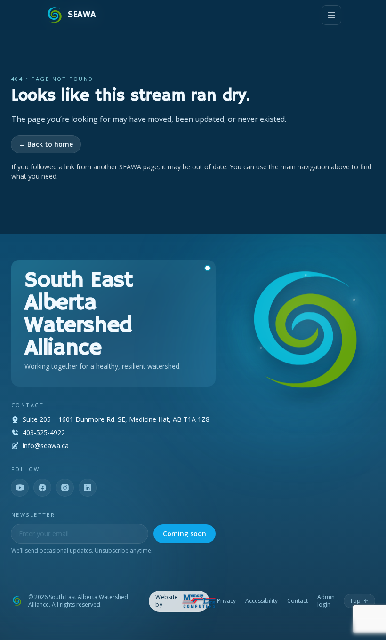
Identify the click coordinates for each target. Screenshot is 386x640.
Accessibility (261, 601)
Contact (297, 601)
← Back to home (46, 144)
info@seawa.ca (46, 445)
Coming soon (184, 533)
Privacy (226, 601)
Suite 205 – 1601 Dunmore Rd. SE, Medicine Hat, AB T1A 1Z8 (116, 419)
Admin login (326, 600)
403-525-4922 (44, 432)
